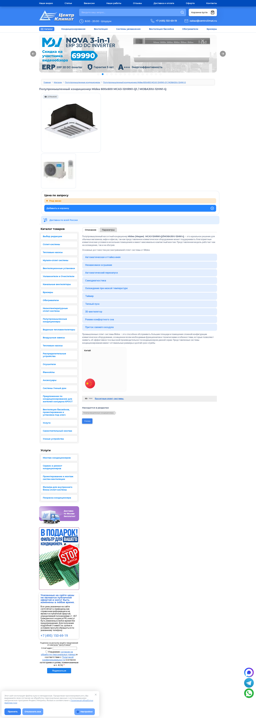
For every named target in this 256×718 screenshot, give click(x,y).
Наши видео (46, 3)
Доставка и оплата (164, 3)
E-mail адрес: (46, 648)
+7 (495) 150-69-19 (166, 20)
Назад (87, 421)
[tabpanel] (128, 54)
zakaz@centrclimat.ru (203, 20)
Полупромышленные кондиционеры (82, 82)
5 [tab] (116, 74)
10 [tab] (138, 74)
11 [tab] (143, 74)
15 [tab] (160, 74)
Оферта (190, 3)
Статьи (68, 3)
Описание (90, 230)
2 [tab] (103, 74)
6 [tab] (120, 74)
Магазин (58, 82)
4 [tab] (111, 74)
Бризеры (212, 29)
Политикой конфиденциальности (57, 658)
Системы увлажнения (128, 29)
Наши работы (113, 3)
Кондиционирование (73, 29)
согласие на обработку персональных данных (58, 653)
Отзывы (137, 3)
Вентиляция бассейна (161, 29)
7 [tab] (125, 74)
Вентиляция (101, 29)
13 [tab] (151, 74)
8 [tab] (129, 74)
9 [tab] (134, 74)
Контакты (211, 3)
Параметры (108, 230)
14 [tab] (156, 74)
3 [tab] (107, 74)
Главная (47, 82)
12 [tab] (147, 74)
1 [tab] (98, 74)
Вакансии (89, 3)
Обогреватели (190, 29)
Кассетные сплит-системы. (109, 398)
